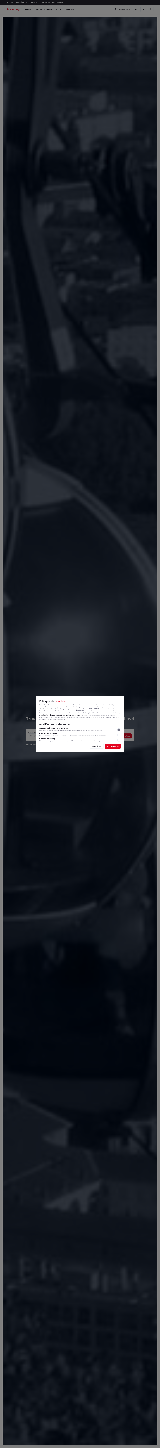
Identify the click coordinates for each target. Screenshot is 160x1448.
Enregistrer (97, 746)
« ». (60, 715)
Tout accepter (113, 746)
